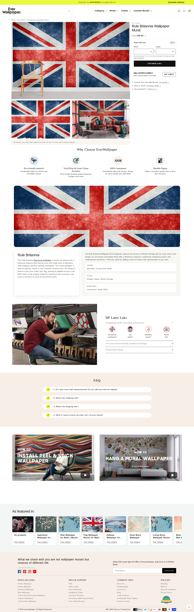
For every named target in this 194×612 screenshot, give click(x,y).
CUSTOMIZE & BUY (155, 63)
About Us (120, 584)
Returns (164, 586)
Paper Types (74, 586)
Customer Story (123, 601)
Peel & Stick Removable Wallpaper (31, 595)
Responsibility (122, 586)
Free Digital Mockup (77, 601)
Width (136, 47)
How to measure (139, 58)
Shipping (164, 584)
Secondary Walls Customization (81, 598)
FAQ (70, 584)
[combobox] (50, 10)
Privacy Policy (166, 592)
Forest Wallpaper (24, 586)
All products (21, 20)
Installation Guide (76, 592)
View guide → (164, 82)
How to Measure (75, 589)
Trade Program (123, 595)
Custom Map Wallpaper (27, 601)
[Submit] (69, 10)
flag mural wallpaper (42, 260)
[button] (53, 458)
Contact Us (121, 589)
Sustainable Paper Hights (127, 598)
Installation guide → (153, 85)
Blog (119, 592)
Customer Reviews (76, 595)
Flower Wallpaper (25, 584)
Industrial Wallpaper (26, 589)
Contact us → (152, 89)
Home (13, 20)
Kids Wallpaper (24, 592)
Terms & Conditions (168, 589)
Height (158, 47)
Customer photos (176, 2)
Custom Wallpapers (25, 598)
